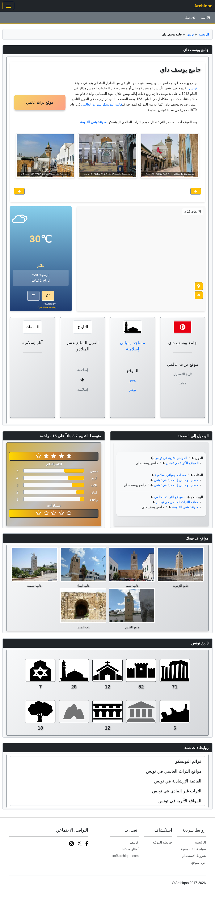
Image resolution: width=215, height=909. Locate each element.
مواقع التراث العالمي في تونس (177, 502)
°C (48, 296)
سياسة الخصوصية (193, 849)
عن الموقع (198, 862)
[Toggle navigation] (8, 6)
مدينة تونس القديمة (185, 507)
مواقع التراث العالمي (168, 497)
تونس (190, 34)
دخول (188, 17)
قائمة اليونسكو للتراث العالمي (101, 104)
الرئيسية (204, 34)
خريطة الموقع (162, 842)
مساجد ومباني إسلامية (170, 475)
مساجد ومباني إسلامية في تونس (176, 480)
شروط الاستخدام (194, 856)
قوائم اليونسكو (188, 761)
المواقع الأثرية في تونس (170, 458)
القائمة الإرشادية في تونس (177, 781)
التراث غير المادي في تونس (176, 791)
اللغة (203, 17)
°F (33, 296)
